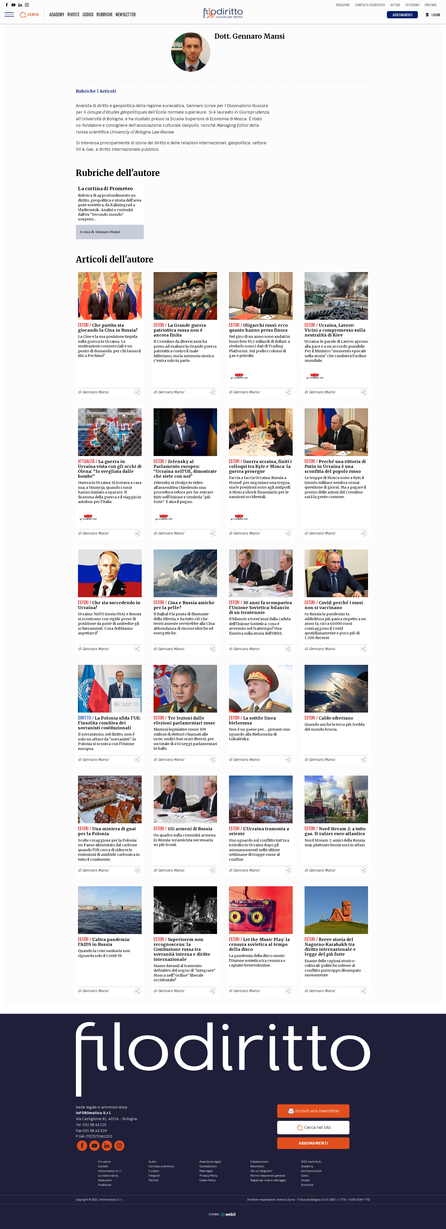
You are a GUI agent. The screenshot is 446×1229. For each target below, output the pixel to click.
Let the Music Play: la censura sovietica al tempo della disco (259, 944)
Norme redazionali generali (267, 1175)
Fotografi (154, 1175)
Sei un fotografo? (261, 1171)
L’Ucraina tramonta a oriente (259, 831)
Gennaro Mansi (107, 232)
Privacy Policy (208, 1175)
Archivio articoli (311, 1171)
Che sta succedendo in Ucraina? (109, 605)
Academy (56, 14)
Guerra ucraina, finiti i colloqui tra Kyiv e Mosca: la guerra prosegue (260, 466)
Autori (153, 1161)
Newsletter (126, 14)
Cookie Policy (208, 1180)
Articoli (108, 91)
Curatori (154, 1171)
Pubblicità (104, 1185)
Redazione (105, 1180)
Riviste (73, 14)
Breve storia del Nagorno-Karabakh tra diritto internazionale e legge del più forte (330, 947)
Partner (154, 1180)
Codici (88, 14)
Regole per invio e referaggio (268, 1180)
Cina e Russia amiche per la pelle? (184, 605)
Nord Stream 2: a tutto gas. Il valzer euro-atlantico (335, 831)
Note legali (206, 1171)
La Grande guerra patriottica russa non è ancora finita (180, 330)
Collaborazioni (259, 1161)
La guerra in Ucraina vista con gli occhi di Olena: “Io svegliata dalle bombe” (109, 469)
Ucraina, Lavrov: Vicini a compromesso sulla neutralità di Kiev (335, 330)
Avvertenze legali (210, 1161)
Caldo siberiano (336, 718)
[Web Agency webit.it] (228, 1214)
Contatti (103, 1166)
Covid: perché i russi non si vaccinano (334, 605)
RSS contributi (311, 1161)
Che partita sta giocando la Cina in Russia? (108, 328)
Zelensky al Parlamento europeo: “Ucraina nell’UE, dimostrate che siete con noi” (185, 469)
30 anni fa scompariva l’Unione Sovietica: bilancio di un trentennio (260, 607)
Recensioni (257, 1166)
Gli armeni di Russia (190, 828)
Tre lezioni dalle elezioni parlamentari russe (184, 720)
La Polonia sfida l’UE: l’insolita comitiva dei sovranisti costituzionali (109, 722)
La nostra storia (108, 1175)
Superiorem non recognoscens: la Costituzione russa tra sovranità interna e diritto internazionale (182, 949)
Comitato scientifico (161, 1166)
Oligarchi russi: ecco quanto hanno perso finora (258, 328)
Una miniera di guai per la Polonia (107, 831)
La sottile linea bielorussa (252, 720)
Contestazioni (208, 1166)
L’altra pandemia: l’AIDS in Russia (104, 942)
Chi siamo (104, 1161)
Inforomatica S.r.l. (110, 1171)
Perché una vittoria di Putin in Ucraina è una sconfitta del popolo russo (335, 466)
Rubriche (105, 14)
